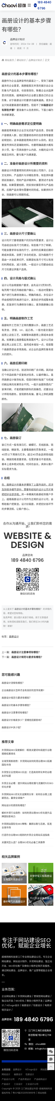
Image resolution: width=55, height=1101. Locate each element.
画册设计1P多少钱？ (12, 727)
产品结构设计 (40, 1079)
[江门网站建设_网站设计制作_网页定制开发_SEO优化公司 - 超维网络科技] (14, 5)
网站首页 (9, 60)
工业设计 (18, 1084)
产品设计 (6, 1084)
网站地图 (42, 1092)
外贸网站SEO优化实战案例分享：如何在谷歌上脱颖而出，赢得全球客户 (27, 796)
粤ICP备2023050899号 (24, 1092)
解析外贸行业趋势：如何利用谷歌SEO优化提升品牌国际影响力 (27, 814)
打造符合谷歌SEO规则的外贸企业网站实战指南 (26, 834)
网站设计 (6, 1074)
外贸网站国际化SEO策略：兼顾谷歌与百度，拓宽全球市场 (27, 825)
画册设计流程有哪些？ (13, 682)
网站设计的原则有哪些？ (14, 805)
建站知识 (21, 60)
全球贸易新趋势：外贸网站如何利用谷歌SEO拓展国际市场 (27, 762)
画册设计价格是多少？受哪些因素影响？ (22, 720)
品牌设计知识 (17, 39)
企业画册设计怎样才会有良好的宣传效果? (23, 690)
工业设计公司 (32, 1084)
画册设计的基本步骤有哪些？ (16, 705)
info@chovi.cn (43, 1048)
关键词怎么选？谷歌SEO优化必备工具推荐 (23, 842)
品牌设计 (17, 1069)
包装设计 (30, 1074)
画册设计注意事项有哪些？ (26, 652)
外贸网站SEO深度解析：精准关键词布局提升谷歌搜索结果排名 (27, 751)
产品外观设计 (24, 1079)
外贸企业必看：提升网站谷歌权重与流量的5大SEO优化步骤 (27, 785)
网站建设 (44, 1069)
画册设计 (14, 636)
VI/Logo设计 (31, 1069)
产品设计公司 (8, 1079)
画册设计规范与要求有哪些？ (27, 657)
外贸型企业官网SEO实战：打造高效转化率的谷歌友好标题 (27, 774)
